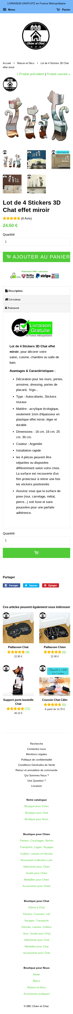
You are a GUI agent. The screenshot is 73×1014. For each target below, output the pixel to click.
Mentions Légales (36, 754)
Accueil (7, 63)
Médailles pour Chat (36, 946)
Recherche (36, 743)
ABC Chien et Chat (37, 1006)
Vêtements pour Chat (36, 939)
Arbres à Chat (36, 907)
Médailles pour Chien (36, 879)
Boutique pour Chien (36, 806)
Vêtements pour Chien (36, 866)
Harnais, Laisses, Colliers (36, 926)
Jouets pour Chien (36, 873)
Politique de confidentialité (36, 759)
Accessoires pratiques (37, 993)
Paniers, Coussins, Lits (36, 913)
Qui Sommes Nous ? (36, 775)
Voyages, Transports (36, 920)
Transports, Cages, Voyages (36, 847)
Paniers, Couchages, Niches (36, 840)
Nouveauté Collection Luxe (36, 860)
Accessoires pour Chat (36, 952)
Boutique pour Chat (36, 812)
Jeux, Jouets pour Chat (36, 933)
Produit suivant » (58, 74)
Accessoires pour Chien (36, 885)
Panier (65, 9)
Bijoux (36, 980)
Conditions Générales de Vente (36, 764)
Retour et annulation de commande (36, 770)
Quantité (9, 234)
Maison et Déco (25, 63)
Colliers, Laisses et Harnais (36, 853)
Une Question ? (36, 780)
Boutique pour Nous (36, 819)
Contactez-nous (36, 748)
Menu (11, 9)
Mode (36, 974)
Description (15, 290)
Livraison (14, 299)
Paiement (13, 307)
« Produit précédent (30, 74)
